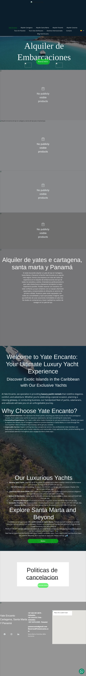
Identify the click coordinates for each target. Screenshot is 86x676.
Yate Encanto (13, 28)
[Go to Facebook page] (5, 634)
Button (43, 541)
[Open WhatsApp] (81, 671)
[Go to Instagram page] (12, 634)
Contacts (69, 31)
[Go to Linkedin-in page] (18, 634)
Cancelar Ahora (43, 585)
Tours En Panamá (19, 31)
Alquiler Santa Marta (42, 28)
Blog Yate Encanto (43, 34)
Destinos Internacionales (55, 31)
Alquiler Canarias (72, 28)
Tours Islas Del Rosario (36, 31)
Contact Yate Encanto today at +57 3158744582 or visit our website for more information (49, 529)
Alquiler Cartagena (26, 28)
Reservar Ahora (43, 62)
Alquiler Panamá (58, 28)
